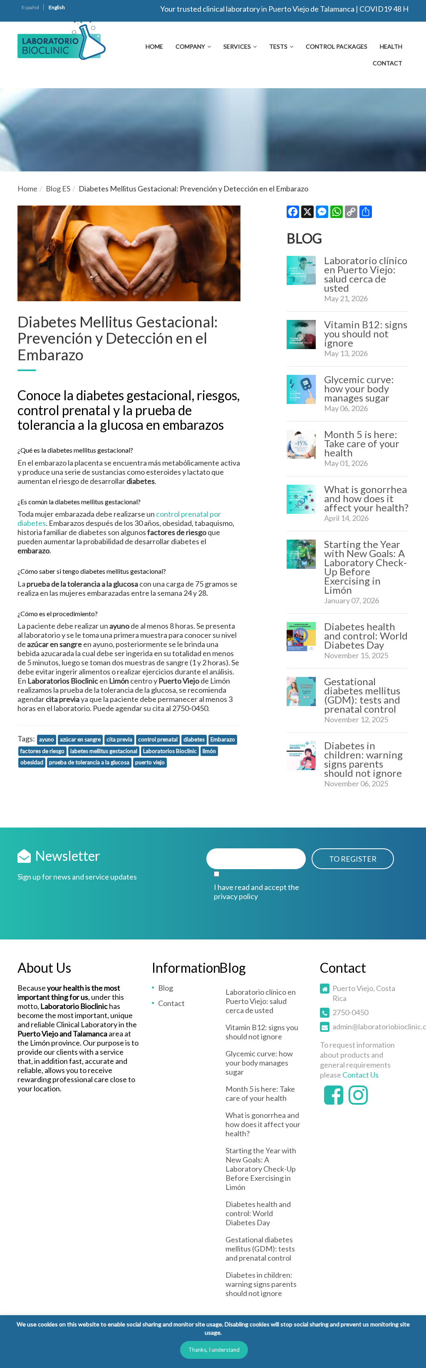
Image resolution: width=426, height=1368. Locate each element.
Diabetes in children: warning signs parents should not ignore (363, 759)
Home (154, 46)
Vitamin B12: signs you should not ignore (365, 333)
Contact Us (360, 1074)
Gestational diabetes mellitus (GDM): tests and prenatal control (362, 695)
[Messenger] (322, 214)
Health (391, 46)
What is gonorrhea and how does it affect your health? (366, 498)
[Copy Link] (351, 214)
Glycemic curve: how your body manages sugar (359, 388)
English (57, 7)
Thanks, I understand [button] (214, 1349)
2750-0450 (350, 1012)
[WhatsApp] (336, 214)
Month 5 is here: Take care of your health (361, 443)
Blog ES (58, 188)
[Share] (365, 214)
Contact (387, 63)
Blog (165, 987)
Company (190, 46)
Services (237, 46)
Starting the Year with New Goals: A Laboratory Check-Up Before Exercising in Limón (365, 567)
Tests (278, 46)
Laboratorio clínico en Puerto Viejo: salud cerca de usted (365, 274)
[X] (307, 214)
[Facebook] (293, 214)
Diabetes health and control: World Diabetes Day (366, 635)
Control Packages (336, 46)
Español (30, 7)
